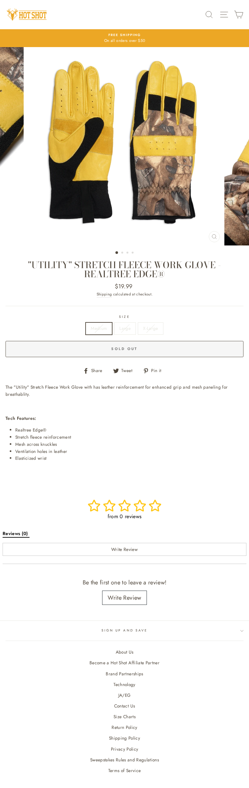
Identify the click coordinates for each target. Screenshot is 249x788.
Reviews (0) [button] (16, 533)
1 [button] (117, 253)
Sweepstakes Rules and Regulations (124, 760)
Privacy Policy (124, 749)
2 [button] (122, 253)
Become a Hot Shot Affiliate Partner (124, 662)
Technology (124, 684)
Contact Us (124, 706)
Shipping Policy (124, 738)
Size (124, 316)
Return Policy (124, 727)
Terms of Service (124, 770)
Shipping (104, 294)
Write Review (124, 598)
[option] (124, 38)
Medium (99, 328)
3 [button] (128, 253)
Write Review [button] (124, 549)
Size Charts (124, 716)
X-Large (150, 328)
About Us (125, 652)
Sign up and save (124, 630)
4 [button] (133, 253)
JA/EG (124, 695)
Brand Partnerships (124, 673)
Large (125, 328)
